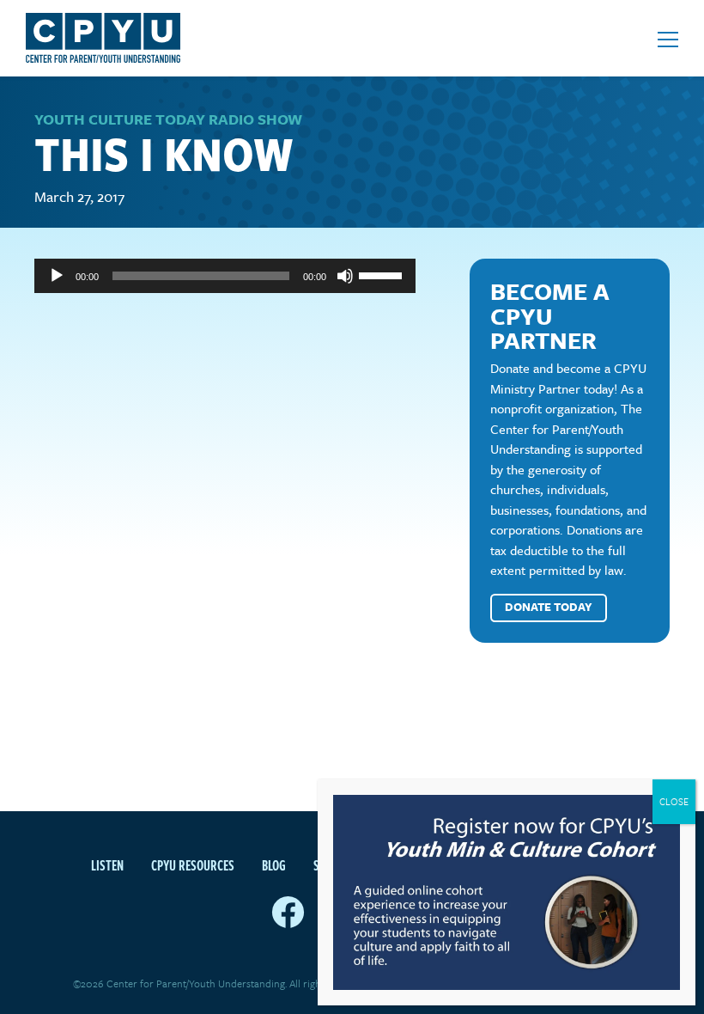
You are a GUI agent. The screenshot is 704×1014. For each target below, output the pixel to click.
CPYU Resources (192, 865)
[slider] (383, 274)
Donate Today (548, 606)
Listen (107, 865)
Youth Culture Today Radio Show (168, 119)
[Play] (56, 275)
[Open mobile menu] (668, 39)
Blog (274, 865)
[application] (225, 276)
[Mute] (345, 275)
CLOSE (674, 801)
